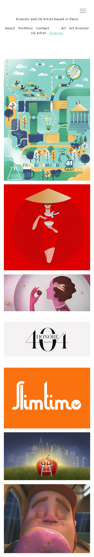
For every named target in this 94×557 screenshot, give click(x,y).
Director (56, 33)
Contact (42, 28)
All (63, 28)
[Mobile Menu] (83, 11)
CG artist (38, 33)
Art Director (79, 28)
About (10, 28)
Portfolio (25, 28)
